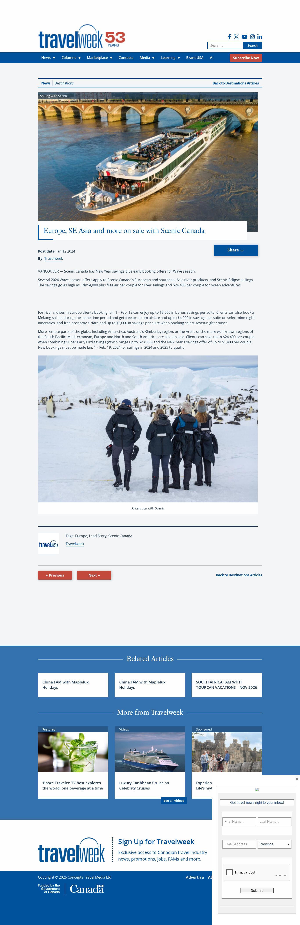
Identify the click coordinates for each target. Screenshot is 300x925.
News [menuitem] (46, 57)
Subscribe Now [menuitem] (246, 57)
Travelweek (53, 258)
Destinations (64, 83)
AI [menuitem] (211, 57)
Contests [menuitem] (126, 57)
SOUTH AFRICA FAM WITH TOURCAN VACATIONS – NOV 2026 (226, 685)
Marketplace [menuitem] (97, 57)
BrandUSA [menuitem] (195, 57)
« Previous (55, 575)
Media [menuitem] (145, 57)
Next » (94, 575)
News (45, 83)
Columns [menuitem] (68, 57)
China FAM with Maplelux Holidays (65, 685)
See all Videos (174, 801)
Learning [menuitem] (168, 57)
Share (234, 250)
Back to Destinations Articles (236, 83)
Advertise (195, 877)
